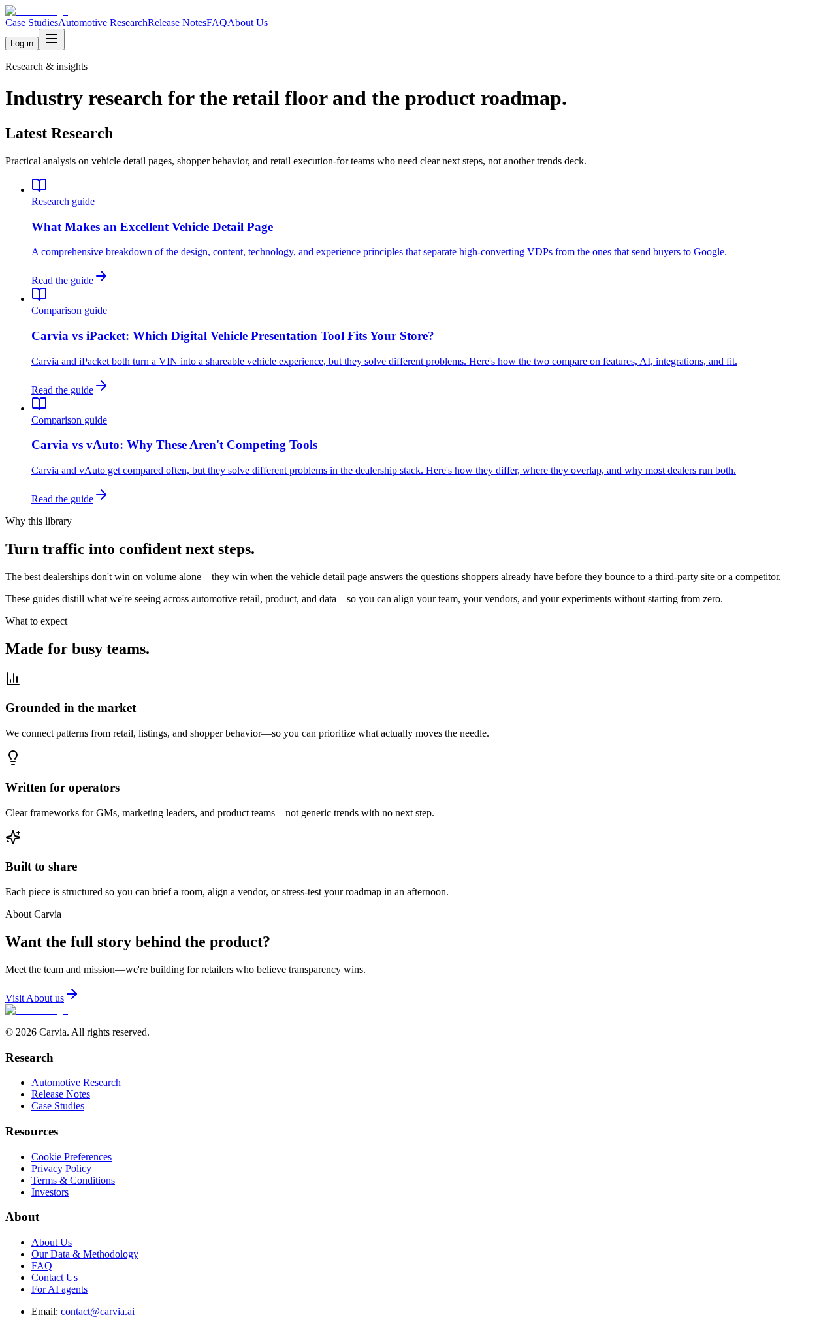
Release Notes (177, 22)
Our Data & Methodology (84, 1253)
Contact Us (54, 1277)
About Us (247, 22)
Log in (21, 43)
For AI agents (59, 1289)
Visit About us (34, 998)
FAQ (216, 22)
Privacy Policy (61, 1168)
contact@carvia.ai (98, 1311)
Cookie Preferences (71, 1156)
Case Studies (31, 22)
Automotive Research (103, 22)
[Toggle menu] (52, 39)
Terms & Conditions (73, 1180)
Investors (50, 1191)
